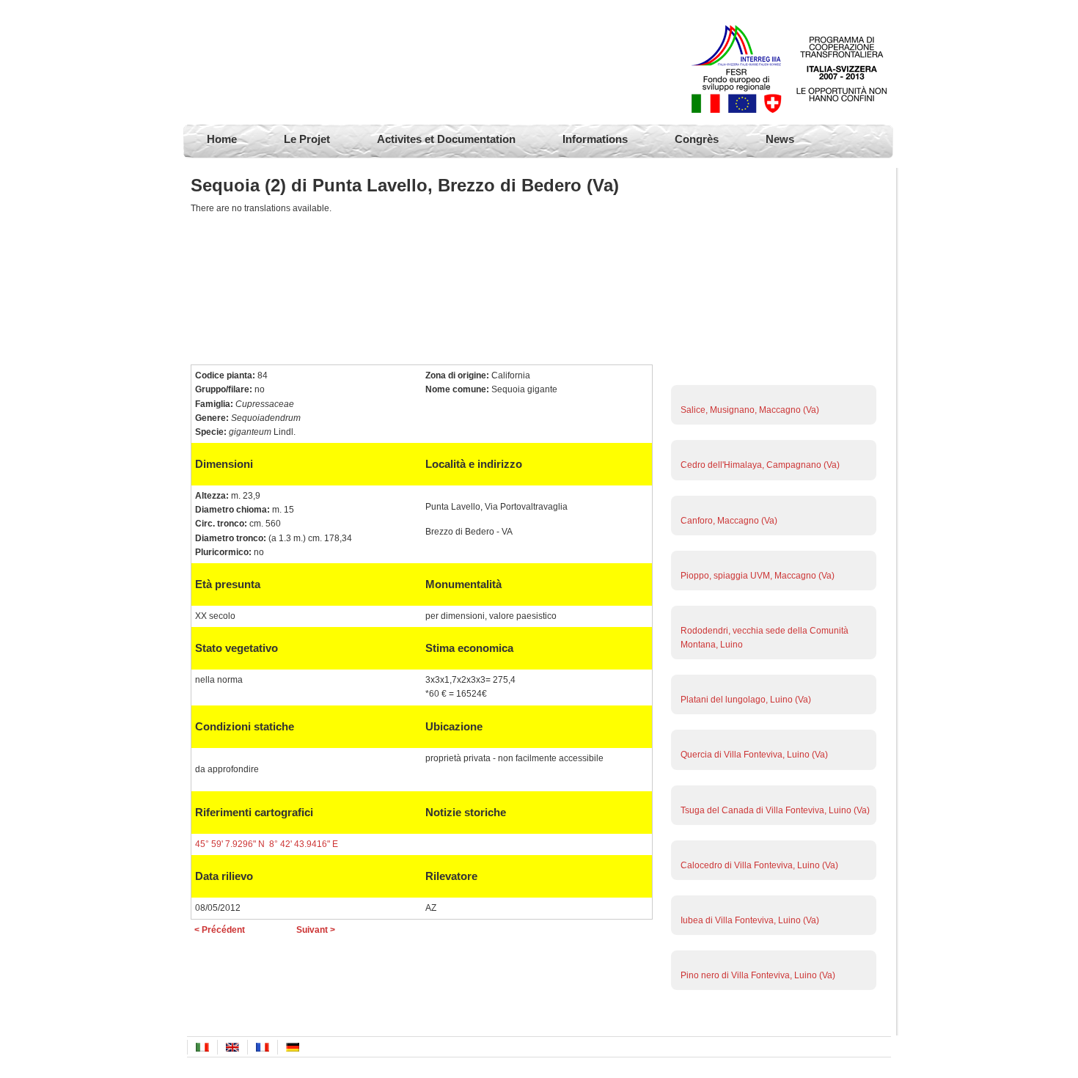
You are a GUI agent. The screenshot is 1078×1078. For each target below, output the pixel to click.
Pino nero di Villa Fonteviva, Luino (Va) (758, 975)
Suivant (771, 383)
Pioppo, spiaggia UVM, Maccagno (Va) (758, 576)
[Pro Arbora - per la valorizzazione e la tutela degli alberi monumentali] (264, 62)
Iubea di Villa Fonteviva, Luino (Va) (750, 920)
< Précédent (219, 930)
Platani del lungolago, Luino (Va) (746, 699)
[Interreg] (789, 110)
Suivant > (315, 930)
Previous (771, 1010)
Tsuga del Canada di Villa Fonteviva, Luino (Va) (775, 810)
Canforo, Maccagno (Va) (729, 521)
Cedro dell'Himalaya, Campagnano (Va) (760, 465)
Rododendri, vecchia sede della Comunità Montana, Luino (764, 638)
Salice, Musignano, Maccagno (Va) (750, 410)
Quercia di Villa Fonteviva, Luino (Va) (754, 754)
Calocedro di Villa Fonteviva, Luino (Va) (759, 865)
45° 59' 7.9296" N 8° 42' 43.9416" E (266, 844)
